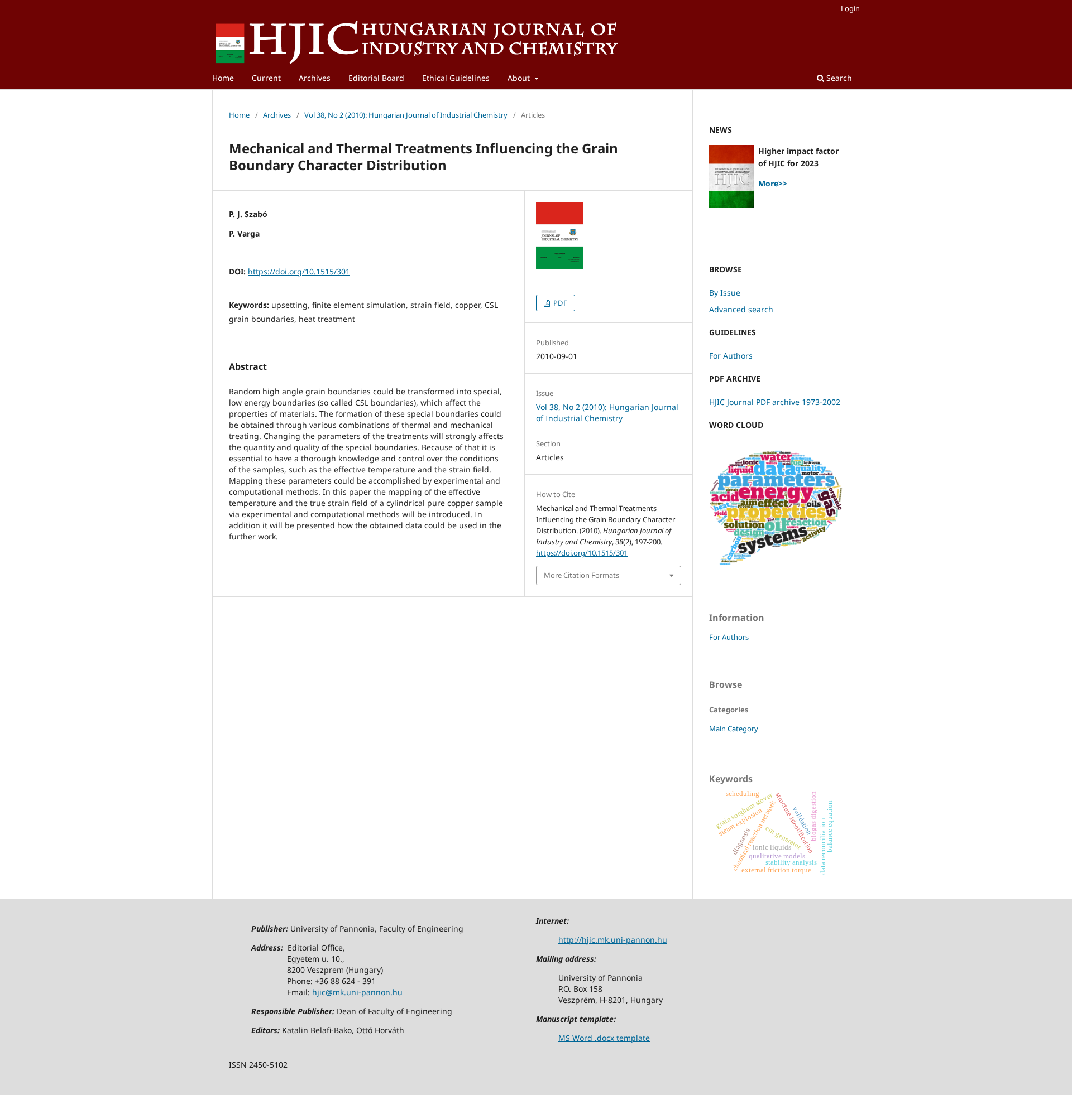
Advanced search (741, 309)
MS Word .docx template (604, 1038)
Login (850, 8)
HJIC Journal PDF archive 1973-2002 (774, 402)
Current (266, 78)
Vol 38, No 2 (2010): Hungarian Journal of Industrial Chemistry (406, 115)
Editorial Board (376, 78)
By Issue (724, 292)
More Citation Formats (581, 575)
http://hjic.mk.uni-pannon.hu (612, 939)
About (520, 78)
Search (838, 78)
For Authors (731, 355)
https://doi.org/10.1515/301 (299, 271)
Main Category (733, 728)
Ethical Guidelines (456, 78)
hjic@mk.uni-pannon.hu (357, 992)
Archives (315, 78)
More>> (772, 183)
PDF (559, 303)
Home (223, 78)
